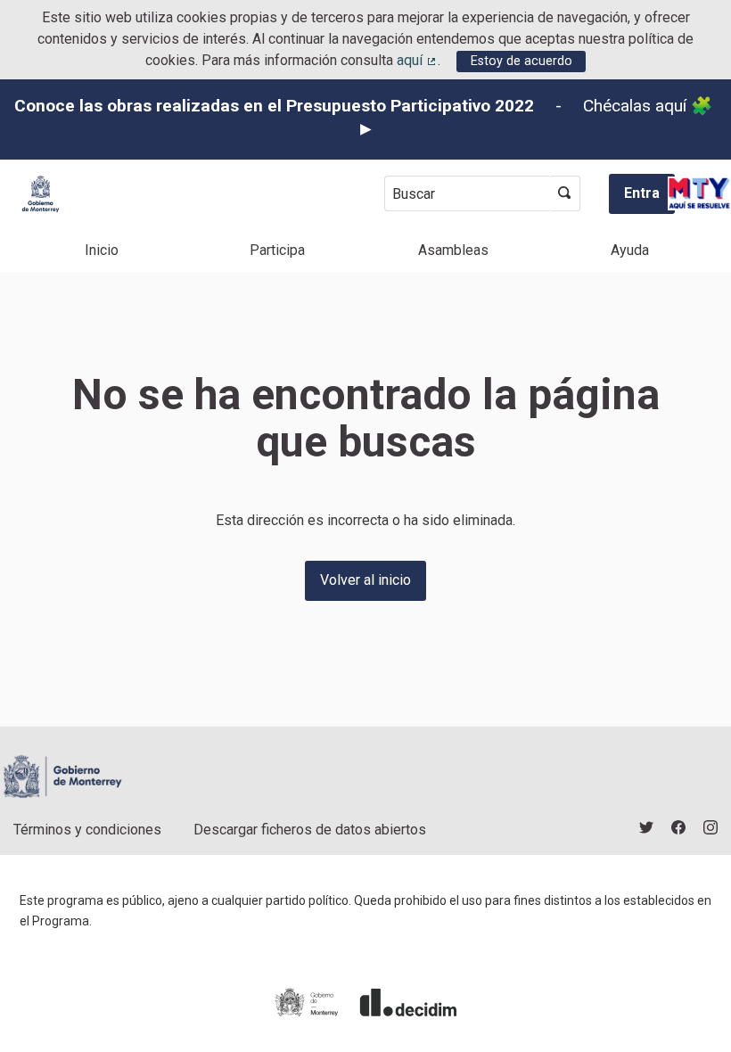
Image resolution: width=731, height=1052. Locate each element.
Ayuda (630, 250)
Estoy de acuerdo (521, 61)
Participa (277, 250)
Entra (642, 193)
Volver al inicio (365, 579)
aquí (417, 60)
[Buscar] (564, 193)
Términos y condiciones (87, 829)
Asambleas (453, 250)
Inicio (102, 250)
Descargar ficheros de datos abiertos (309, 829)
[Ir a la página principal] (41, 194)
